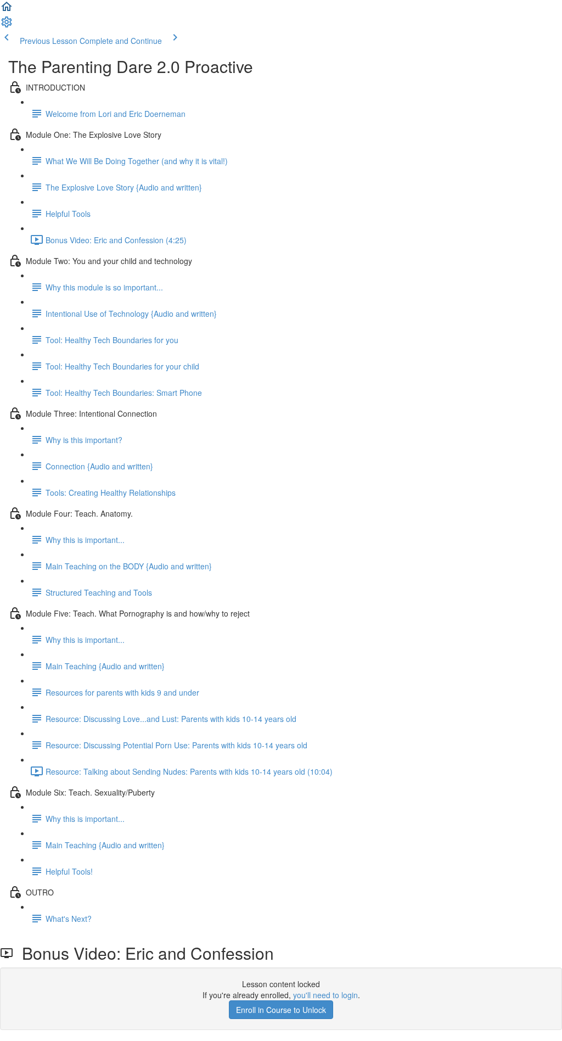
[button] (6, 9)
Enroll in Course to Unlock (281, 1009)
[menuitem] (6, 25)
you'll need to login (325, 994)
